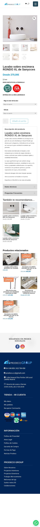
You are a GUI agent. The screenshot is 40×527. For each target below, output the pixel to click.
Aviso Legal (8, 440)
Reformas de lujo (10, 480)
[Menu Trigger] (35, 4)
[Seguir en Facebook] (17, 346)
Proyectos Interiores (11, 471)
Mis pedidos (8, 405)
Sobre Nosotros (9, 468)
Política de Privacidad (11, 436)
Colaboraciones (9, 486)
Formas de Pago (10, 450)
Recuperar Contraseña (12, 408)
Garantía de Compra (11, 447)
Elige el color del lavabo (11, 100)
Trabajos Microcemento (12, 477)
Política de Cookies (11, 443)
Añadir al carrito (19, 121)
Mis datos (7, 401)
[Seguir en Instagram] (22, 346)
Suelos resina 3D (10, 483)
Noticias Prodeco (10, 454)
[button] (34, 18)
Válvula (6, 109)
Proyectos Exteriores (11, 474)
